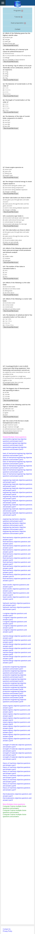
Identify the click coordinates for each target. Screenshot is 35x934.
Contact (17, 29)
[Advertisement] (17, 148)
